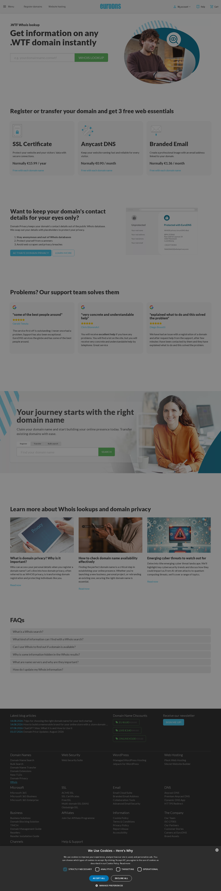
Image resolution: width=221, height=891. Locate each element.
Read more (125, 863)
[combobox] (217, 850)
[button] (110, 885)
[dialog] (110, 868)
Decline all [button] (121, 878)
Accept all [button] (99, 878)
